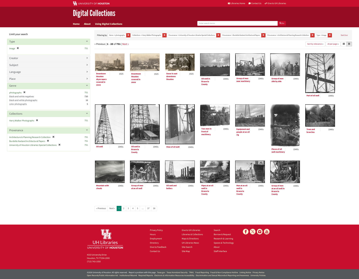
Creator (13, 58)
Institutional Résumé (128, 275)
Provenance (16, 130)
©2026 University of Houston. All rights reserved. (107, 272)
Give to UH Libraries (191, 230)
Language (15, 72)
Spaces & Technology (224, 242)
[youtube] (267, 231)
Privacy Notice (258, 272)
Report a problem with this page (142, 272)
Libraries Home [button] (238, 3)
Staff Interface (220, 251)
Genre (12, 86)
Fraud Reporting (202, 272)
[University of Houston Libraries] (105, 239)
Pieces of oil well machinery (278, 150)
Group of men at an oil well (137, 187)
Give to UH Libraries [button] (277, 3)
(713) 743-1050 (94, 261)
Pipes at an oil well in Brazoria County (207, 189)
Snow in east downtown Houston (171, 76)
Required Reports (145, 275)
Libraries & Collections (192, 234)
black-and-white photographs (23, 100)
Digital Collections (94, 13)
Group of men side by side (277, 80)
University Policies (258, 275)
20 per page (332, 44)
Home (76, 24)
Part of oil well (313, 95)
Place (12, 79)
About (87, 24)
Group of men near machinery (243, 80)
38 (154, 208)
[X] (253, 231)
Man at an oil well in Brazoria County (241, 189)
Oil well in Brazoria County (205, 81)
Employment (156, 238)
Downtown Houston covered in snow (136, 78)
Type (12, 42)
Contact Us (155, 251)
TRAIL (191, 272)
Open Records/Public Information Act (102, 275)
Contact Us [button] (256, 3)
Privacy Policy (156, 230)
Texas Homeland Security (177, 272)
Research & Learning (223, 238)
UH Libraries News (190, 242)
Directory (154, 242)
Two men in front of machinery (206, 131)
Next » (125, 44)
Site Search (187, 247)
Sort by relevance (314, 44)
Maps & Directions (190, 238)
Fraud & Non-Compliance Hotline (224, 272)
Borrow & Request (222, 234)
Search (217, 230)
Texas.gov (161, 272)
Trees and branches (311, 131)
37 (148, 208)
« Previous (101, 208)
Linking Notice (245, 272)
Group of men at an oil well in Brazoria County (278, 190)
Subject (13, 65)
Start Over (344, 35)
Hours (153, 234)
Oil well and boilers (171, 187)
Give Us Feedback (158, 247)
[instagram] (260, 231)
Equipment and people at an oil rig (243, 132)
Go (282, 23)
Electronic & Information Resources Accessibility (174, 275)
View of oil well (173, 147)
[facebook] (245, 231)
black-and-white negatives (21, 96)
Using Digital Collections (108, 24)
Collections (15, 114)
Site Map (186, 251)
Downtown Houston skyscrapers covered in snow (101, 79)
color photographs (18, 104)
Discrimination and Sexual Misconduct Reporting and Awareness (222, 275)
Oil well (99, 146)
